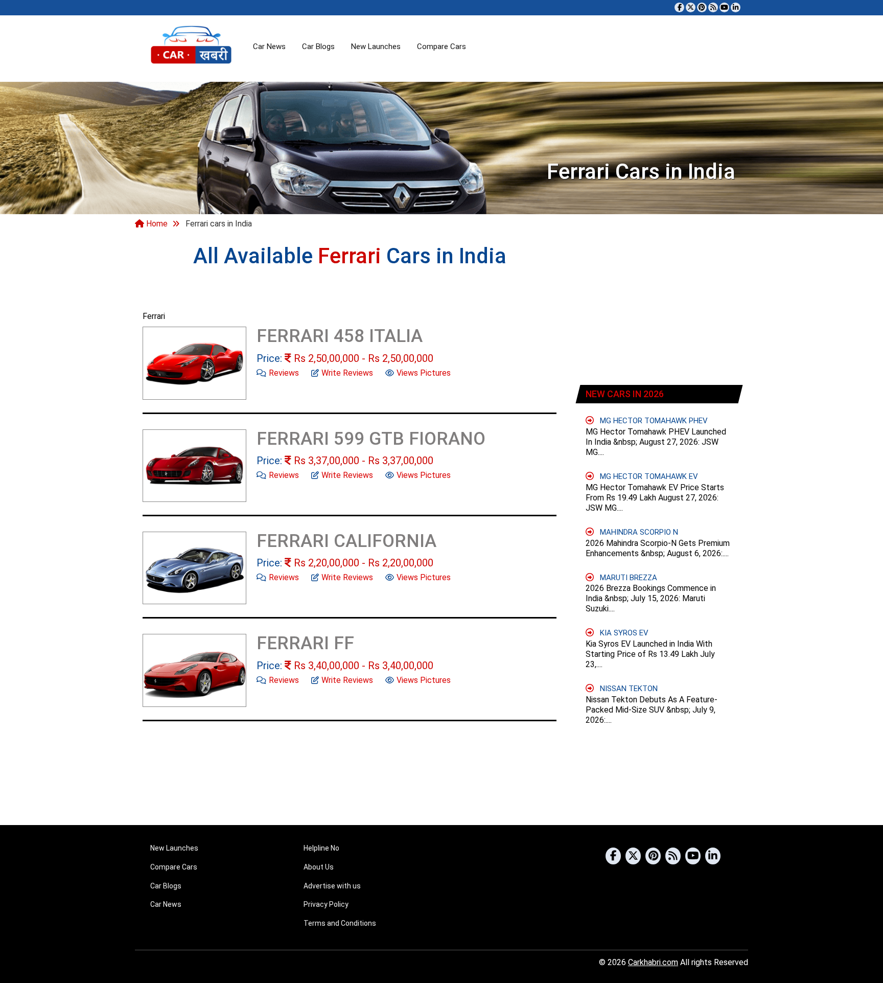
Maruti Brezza (628, 577)
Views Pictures (424, 373)
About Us (319, 867)
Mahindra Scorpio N (639, 532)
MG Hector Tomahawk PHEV (654, 420)
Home (156, 223)
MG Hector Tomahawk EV (649, 476)
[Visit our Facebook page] (679, 7)
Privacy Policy (326, 904)
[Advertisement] (659, 309)
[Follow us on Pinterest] (702, 7)
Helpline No (321, 848)
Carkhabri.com (653, 962)
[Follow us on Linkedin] (735, 7)
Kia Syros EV (624, 632)
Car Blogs (318, 46)
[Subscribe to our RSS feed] (713, 7)
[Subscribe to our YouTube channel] (724, 7)
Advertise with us (332, 886)
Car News (269, 46)
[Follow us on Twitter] (690, 7)
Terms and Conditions (340, 923)
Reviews (284, 373)
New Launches (376, 46)
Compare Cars (441, 46)
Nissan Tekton (629, 688)
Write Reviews (347, 373)
